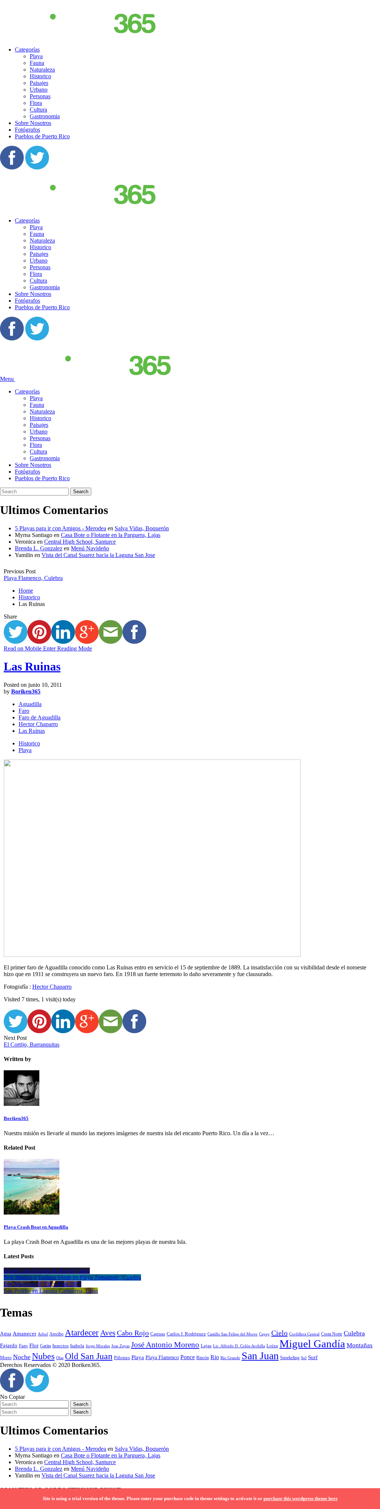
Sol (304, 1358)
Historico (40, 76)
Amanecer (24, 1334)
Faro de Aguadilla (39, 717)
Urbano (39, 89)
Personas (40, 96)
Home (26, 590)
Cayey (264, 1334)
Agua (5, 1334)
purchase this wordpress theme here (300, 1498)
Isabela (77, 1345)
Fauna (37, 63)
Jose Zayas (120, 1346)
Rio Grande (230, 1357)
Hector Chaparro (38, 724)
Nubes (43, 1356)
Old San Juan (88, 1356)
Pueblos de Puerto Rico (42, 136)
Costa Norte (331, 1334)
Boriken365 (25, 691)
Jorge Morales (98, 1346)
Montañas (360, 1345)
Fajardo (8, 1345)
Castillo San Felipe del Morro (232, 1334)
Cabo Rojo (133, 1333)
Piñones (122, 1357)
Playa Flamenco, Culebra (33, 578)
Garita (45, 1345)
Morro (6, 1357)
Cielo (279, 1333)
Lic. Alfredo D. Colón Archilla (239, 1346)
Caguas (157, 1334)
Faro (24, 711)
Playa (36, 56)
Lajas (206, 1345)
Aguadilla (30, 704)
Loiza (272, 1345)
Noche (21, 1357)
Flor (34, 1345)
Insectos (60, 1345)
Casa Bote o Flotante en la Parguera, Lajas (110, 535)
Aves (107, 1332)
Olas (59, 1358)
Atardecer (82, 1332)
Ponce (187, 1357)
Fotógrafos (27, 129)
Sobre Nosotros (33, 123)
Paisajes (39, 83)
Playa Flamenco (162, 1357)
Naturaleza (42, 69)
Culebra (354, 1333)
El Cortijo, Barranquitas (31, 1044)
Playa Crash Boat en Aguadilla (36, 1227)
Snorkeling (289, 1357)
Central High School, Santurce (80, 541)
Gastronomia (45, 116)
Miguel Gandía (312, 1344)
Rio (214, 1357)
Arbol (43, 1334)
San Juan (260, 1355)
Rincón (202, 1357)
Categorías (27, 49)
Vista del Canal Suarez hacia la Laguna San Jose (98, 555)
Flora (36, 103)
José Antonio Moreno (165, 1344)
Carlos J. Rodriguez (186, 1334)
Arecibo (56, 1334)
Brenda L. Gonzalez (38, 548)
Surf (313, 1357)
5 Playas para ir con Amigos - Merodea (60, 528)
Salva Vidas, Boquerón (142, 528)
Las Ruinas (32, 666)
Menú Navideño (90, 548)
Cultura (38, 109)
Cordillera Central (304, 1334)
